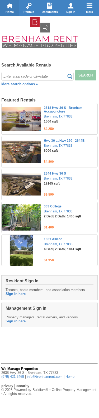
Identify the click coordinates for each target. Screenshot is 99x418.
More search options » (19, 84)
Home (10, 11)
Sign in (71, 11)
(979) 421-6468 (12, 377)
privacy (7, 386)
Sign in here (16, 294)
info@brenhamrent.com (45, 377)
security (22, 386)
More (89, 11)
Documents (50, 11)
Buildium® (40, 390)
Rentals (28, 11)
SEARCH (85, 75)
